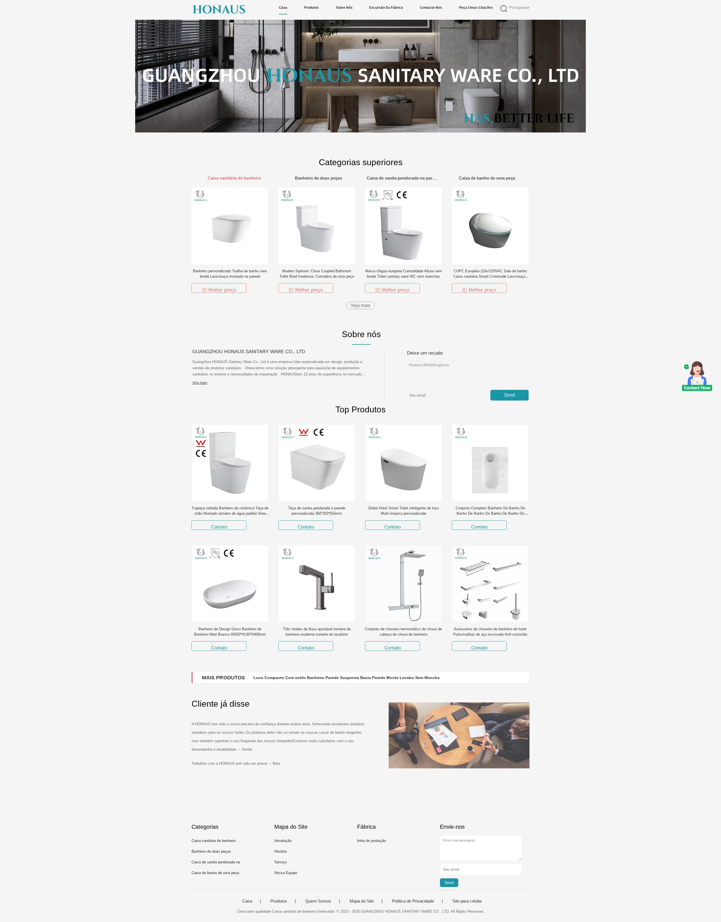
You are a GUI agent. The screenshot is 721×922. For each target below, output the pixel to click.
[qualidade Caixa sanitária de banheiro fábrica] (360, 76)
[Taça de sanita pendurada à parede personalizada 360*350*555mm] (317, 462)
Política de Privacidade (413, 901)
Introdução (282, 841)
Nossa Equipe (285, 873)
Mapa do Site (362, 901)
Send (509, 395)
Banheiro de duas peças (211, 851)
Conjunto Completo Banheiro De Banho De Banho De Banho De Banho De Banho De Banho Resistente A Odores (490, 513)
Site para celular (467, 901)
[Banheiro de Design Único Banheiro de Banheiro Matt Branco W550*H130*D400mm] (230, 583)
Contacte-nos (431, 8)
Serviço (280, 862)
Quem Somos (318, 901)
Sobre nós (344, 8)
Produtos (311, 8)
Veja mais (360, 305)
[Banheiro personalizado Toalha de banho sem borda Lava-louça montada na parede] (230, 225)
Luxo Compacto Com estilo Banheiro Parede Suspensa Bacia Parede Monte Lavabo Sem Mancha (346, 677)
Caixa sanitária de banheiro (214, 841)
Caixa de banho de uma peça (215, 873)
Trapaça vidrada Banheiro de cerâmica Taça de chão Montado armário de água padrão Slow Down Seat (230, 513)
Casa (283, 8)
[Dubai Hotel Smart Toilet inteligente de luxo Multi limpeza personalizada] (404, 462)
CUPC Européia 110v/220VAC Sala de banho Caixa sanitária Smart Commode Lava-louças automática (490, 276)
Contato (219, 527)
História (280, 851)
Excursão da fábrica (386, 8)
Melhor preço (222, 290)
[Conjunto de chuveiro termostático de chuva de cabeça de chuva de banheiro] (404, 583)
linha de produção (371, 841)
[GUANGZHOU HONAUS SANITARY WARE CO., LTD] (219, 9)
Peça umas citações (476, 8)
